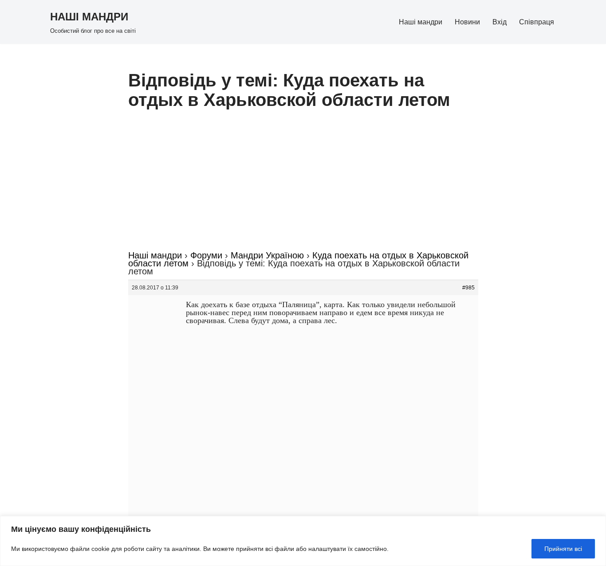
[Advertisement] (303, 185)
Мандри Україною (267, 255)
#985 (468, 288)
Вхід (499, 22)
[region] (303, 541)
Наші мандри (420, 22)
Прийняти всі (563, 548)
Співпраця (536, 22)
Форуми (206, 255)
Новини (467, 22)
